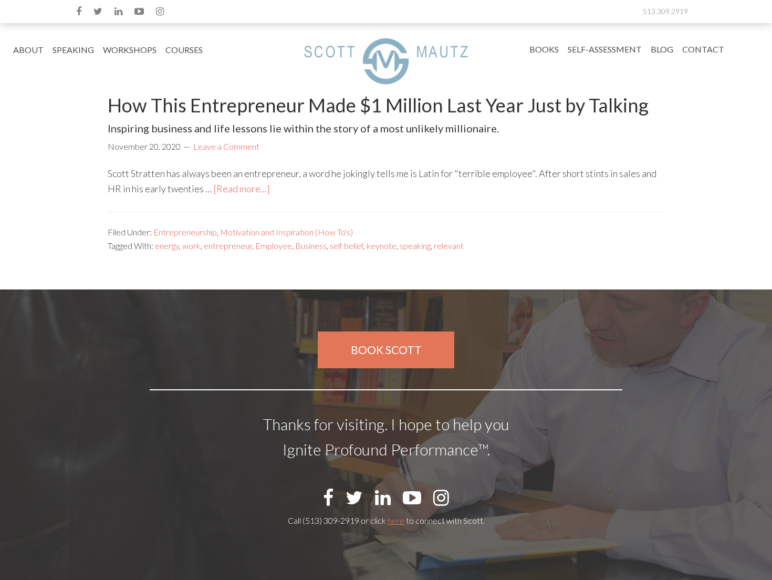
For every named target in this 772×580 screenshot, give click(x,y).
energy (167, 246)
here (396, 520)
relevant (449, 246)
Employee (273, 246)
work (191, 246)
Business (311, 246)
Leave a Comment (226, 146)
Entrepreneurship (185, 232)
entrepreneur (228, 246)
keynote (382, 246)
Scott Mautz (386, 60)
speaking (415, 246)
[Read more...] (241, 188)
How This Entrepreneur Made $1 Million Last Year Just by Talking (378, 105)
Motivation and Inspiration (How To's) (286, 232)
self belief (346, 246)
